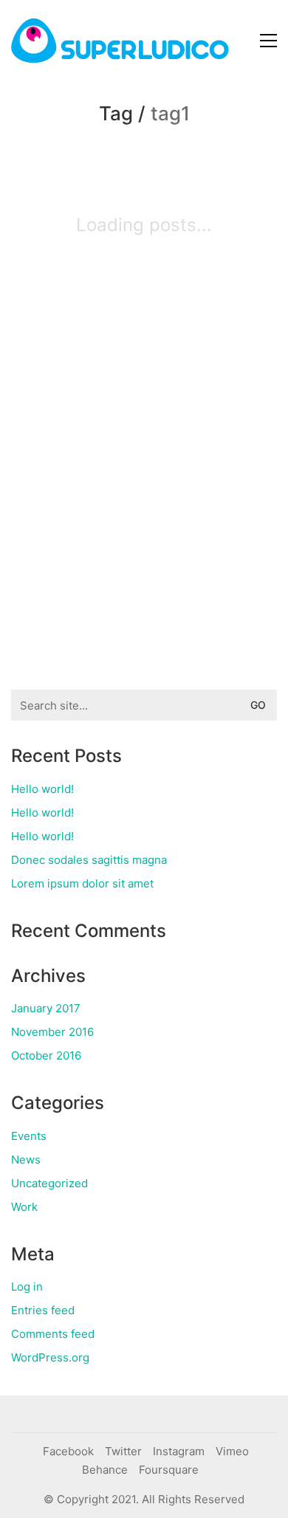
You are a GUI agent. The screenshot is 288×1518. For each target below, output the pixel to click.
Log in (27, 1287)
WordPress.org (50, 1357)
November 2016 (52, 1032)
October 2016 (46, 1055)
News (26, 1160)
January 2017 (45, 1008)
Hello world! (42, 789)
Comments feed (53, 1334)
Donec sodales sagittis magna (89, 860)
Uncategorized (49, 1183)
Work (24, 1207)
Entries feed (43, 1310)
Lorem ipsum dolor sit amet (82, 883)
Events (29, 1136)
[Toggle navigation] (268, 40)
